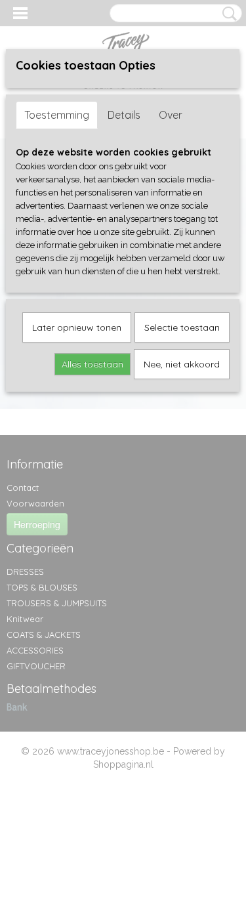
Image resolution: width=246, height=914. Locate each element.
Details (124, 114)
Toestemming (56, 114)
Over (170, 114)
